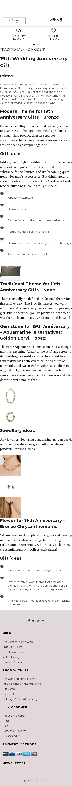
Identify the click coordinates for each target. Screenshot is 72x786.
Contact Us (9, 694)
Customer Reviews (14, 731)
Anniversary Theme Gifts (18, 642)
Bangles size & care (14, 652)
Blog (5, 725)
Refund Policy (11, 657)
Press (6, 720)
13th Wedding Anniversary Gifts (22, 683)
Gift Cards (9, 689)
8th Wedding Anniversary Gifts (21, 678)
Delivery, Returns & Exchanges (21, 699)
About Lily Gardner (14, 715)
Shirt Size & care (12, 647)
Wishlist (54, 19)
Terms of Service (13, 662)
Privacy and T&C (12, 736)
